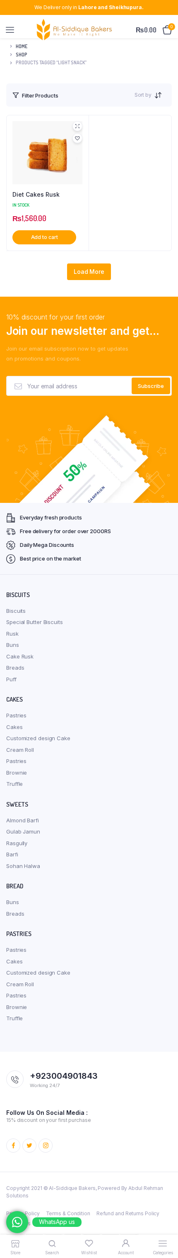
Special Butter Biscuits (34, 622)
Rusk (12, 633)
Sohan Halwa (23, 866)
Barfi (12, 854)
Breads (15, 667)
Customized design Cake (38, 738)
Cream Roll (20, 749)
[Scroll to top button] (164, 1225)
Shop (21, 54)
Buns (12, 644)
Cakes (14, 727)
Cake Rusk (20, 656)
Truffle (14, 783)
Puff (11, 679)
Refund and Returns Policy (128, 1213)
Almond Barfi (22, 820)
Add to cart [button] (44, 237)
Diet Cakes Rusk (36, 194)
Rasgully (16, 843)
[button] (77, 138)
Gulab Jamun (23, 831)
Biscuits (16, 610)
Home (21, 46)
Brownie (16, 772)
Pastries (16, 715)
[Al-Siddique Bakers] (76, 30)
